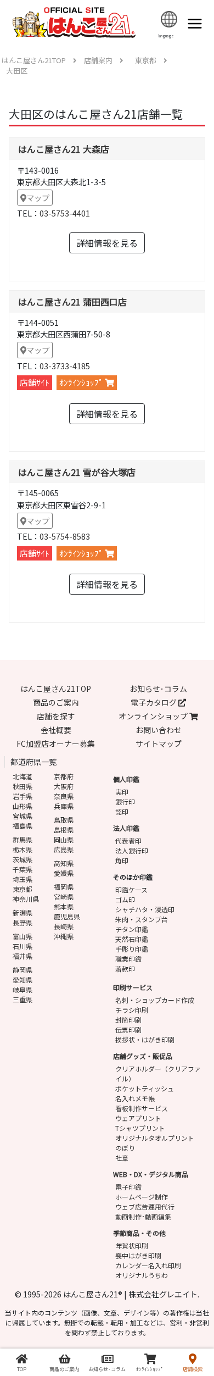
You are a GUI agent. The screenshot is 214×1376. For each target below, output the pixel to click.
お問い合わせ (159, 729)
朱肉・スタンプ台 (141, 919)
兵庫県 (64, 806)
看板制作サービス (141, 1108)
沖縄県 (64, 936)
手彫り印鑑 (131, 948)
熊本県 (64, 906)
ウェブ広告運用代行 (144, 1206)
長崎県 (64, 926)
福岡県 (64, 886)
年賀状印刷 (131, 1245)
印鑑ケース (131, 889)
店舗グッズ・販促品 (142, 1056)
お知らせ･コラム (158, 688)
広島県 (64, 849)
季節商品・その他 (139, 1233)
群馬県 (22, 839)
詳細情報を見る (107, 242)
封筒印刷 (128, 1019)
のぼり (125, 1147)
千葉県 (22, 869)
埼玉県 (22, 879)
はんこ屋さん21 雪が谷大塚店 (77, 472)
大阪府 (64, 786)
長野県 (22, 922)
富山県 (22, 936)
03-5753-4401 (65, 213)
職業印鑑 (128, 958)
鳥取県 (64, 819)
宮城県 (22, 815)
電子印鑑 (128, 1186)
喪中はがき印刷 (138, 1255)
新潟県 (22, 912)
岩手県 (22, 796)
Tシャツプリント (140, 1128)
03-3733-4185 (65, 365)
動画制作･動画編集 (143, 1216)
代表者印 (128, 840)
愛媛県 (64, 873)
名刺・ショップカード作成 (154, 1000)
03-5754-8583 (65, 536)
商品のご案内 (56, 702)
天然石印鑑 (131, 939)
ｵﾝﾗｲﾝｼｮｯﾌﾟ (82, 382)
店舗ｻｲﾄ (34, 382)
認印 (121, 811)
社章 (121, 1157)
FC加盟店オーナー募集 (55, 743)
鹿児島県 (67, 916)
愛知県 (22, 979)
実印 (121, 791)
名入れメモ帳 (135, 1098)
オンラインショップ (154, 716)
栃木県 (22, 849)
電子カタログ (154, 702)
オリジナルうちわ (141, 1275)
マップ (37, 197)
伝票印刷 (128, 1029)
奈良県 (64, 796)
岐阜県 (22, 989)
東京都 (22, 889)
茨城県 (22, 859)
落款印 (125, 968)
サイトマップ (159, 743)
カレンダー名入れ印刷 (148, 1265)
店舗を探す (56, 716)
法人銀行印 (131, 850)
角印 (121, 860)
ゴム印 (125, 899)
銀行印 (125, 801)
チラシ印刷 (131, 1009)
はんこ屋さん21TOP (55, 688)
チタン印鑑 (131, 929)
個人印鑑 (126, 779)
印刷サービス (133, 987)
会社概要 (56, 729)
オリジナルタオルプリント (154, 1137)
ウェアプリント (138, 1118)
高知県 (64, 863)
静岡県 (22, 969)
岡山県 (64, 839)
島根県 (64, 829)
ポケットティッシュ (144, 1088)
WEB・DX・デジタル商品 (150, 1174)
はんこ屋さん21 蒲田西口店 (72, 301)
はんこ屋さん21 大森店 (63, 149)
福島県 (22, 825)
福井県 (22, 956)
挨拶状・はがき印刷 (144, 1039)
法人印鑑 (126, 828)
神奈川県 (26, 898)
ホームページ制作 (141, 1196)
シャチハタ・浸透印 (144, 909)
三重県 (22, 999)
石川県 (22, 946)
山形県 (22, 806)
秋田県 (22, 786)
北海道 (22, 776)
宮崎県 (64, 896)
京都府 (64, 776)
